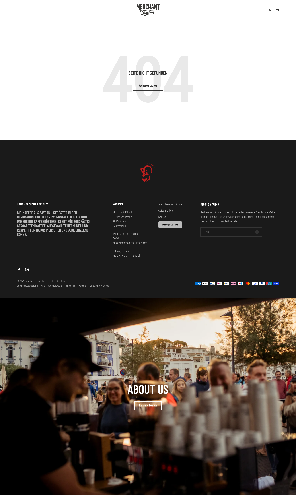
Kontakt (162, 217)
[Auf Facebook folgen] (19, 270)
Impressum (70, 285)
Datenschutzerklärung (27, 285)
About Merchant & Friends (172, 204)
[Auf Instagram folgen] (27, 270)
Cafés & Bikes (165, 210)
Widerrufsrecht (55, 285)
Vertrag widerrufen (170, 224)
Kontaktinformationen (99, 285)
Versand (82, 285)
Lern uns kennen (148, 405)
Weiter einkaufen (148, 85)
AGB (43, 285)
